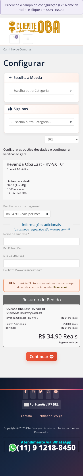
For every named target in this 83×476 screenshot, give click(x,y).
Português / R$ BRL (44, 404)
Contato (26, 416)
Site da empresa (13, 256)
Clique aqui (59, 287)
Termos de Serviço (50, 416)
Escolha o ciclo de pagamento (22, 206)
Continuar (40, 356)
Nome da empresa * (16, 234)
